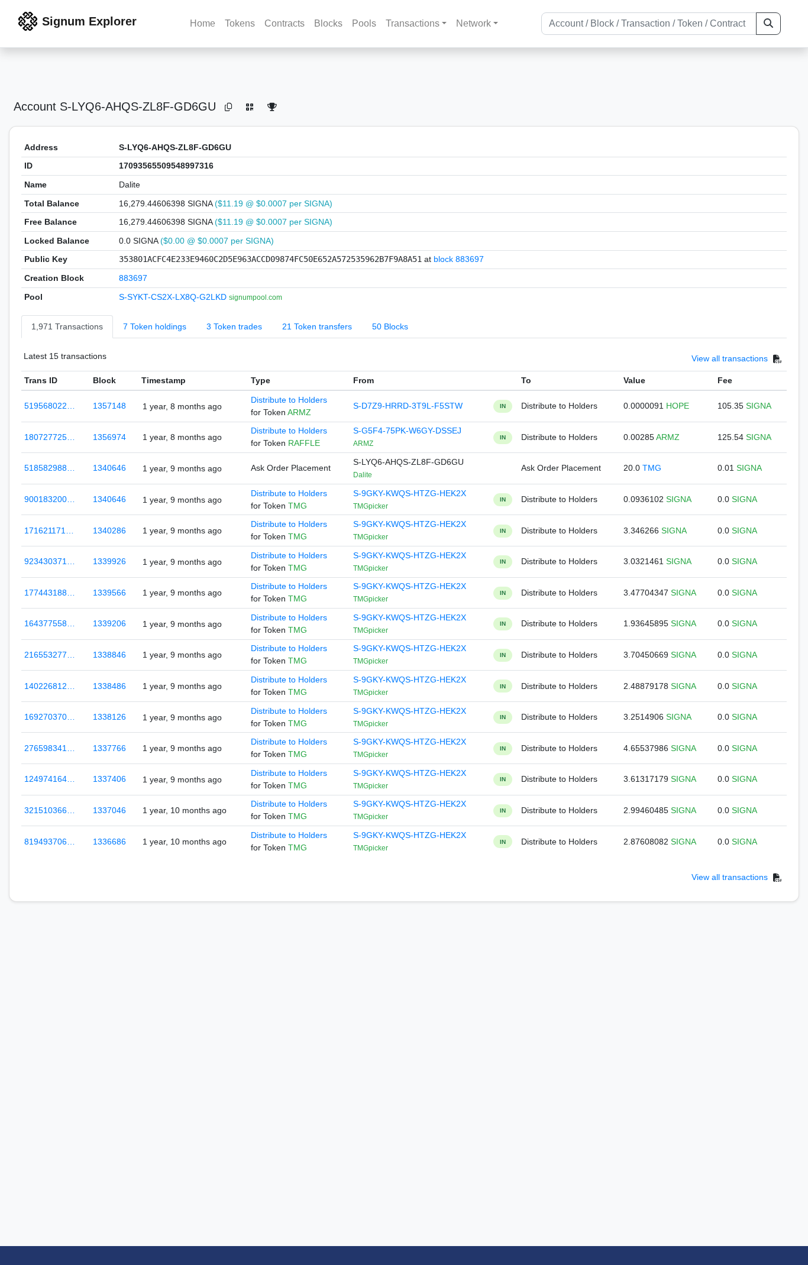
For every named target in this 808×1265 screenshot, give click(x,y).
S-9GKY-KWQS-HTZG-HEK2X (409, 493)
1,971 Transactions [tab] (67, 326)
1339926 (109, 561)
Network (473, 23)
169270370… (49, 717)
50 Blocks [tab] (390, 326)
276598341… (49, 748)
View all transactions (729, 359)
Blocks (328, 23)
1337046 (109, 810)
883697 (133, 278)
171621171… (49, 530)
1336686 (109, 841)
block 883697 (459, 259)
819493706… (49, 841)
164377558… (49, 623)
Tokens (240, 23)
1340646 (109, 468)
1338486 (109, 686)
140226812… (49, 686)
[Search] (768, 23)
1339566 (109, 592)
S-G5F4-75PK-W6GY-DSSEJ (407, 430)
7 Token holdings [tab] (154, 326)
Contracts (284, 23)
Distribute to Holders (289, 400)
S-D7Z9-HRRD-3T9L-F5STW (408, 405)
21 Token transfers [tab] (317, 326)
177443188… (49, 592)
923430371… (49, 561)
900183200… (49, 499)
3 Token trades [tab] (234, 326)
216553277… (49, 654)
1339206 (109, 623)
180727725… (49, 437)
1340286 (109, 530)
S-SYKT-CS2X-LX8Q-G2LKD (174, 297)
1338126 (109, 717)
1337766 (109, 748)
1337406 (109, 779)
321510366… (49, 810)
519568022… (49, 405)
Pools (364, 23)
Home (202, 23)
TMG (651, 468)
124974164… (49, 779)
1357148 (109, 405)
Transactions (412, 23)
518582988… (49, 468)
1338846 (109, 654)
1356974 (109, 437)
